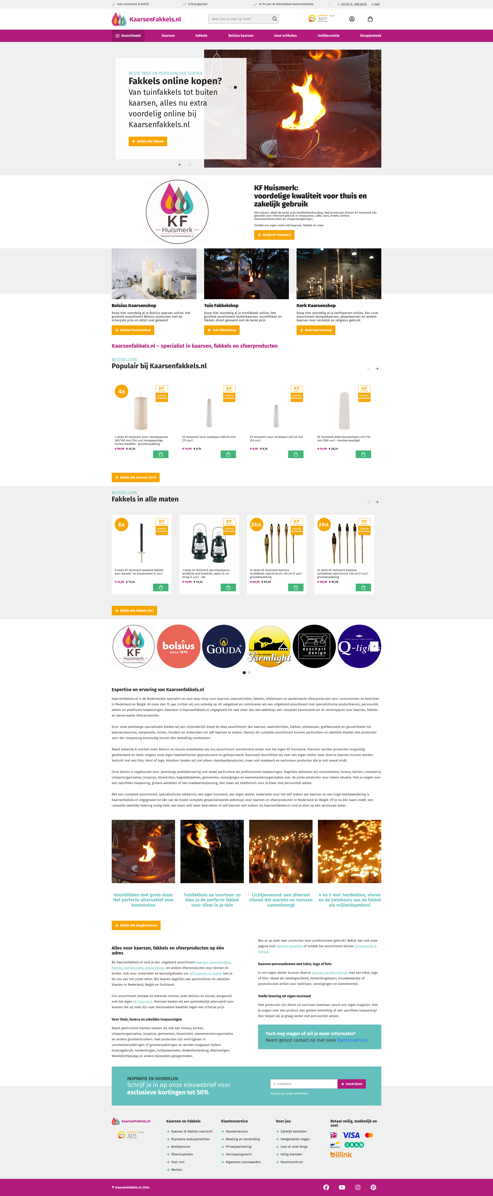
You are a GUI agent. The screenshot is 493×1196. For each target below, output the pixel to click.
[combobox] (243, 19)
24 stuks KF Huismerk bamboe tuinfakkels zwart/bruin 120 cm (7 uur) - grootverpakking (343, 573)
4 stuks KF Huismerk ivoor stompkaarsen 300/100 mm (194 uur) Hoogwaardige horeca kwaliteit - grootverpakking (141, 440)
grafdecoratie (134, 968)
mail (377, 4)
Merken (176, 1170)
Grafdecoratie (329, 35)
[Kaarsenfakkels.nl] (131, 1121)
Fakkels (201, 35)
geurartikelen (155, 968)
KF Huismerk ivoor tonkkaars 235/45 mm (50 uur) (276, 438)
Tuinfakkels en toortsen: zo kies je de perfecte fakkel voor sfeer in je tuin (212, 900)
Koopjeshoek (370, 35)
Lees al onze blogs (294, 1147)
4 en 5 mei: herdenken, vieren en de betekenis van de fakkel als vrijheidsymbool (350, 900)
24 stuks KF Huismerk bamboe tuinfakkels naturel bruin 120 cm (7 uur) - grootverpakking (277, 573)
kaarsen (202, 962)
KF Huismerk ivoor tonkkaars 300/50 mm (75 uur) (209, 438)
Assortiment (131, 35)
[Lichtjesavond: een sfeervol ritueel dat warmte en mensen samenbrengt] (281, 852)
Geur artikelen (285, 35)
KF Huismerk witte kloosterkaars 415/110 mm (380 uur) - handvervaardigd (343, 438)
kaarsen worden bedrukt (330, 973)
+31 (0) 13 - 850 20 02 (354, 4)
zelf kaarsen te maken (205, 973)
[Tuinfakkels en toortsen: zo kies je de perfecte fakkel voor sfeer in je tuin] (212, 852)
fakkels (117, 968)
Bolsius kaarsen (240, 35)
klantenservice (352, 1040)
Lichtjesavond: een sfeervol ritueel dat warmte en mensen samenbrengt (281, 900)
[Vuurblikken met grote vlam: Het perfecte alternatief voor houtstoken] (143, 852)
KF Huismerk (142, 1002)
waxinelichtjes (220, 962)
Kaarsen (168, 35)
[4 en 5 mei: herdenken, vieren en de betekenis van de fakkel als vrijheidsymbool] (349, 852)
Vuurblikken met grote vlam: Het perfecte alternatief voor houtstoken (143, 900)
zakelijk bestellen (290, 946)
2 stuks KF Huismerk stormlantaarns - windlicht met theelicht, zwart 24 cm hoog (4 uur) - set (206, 573)
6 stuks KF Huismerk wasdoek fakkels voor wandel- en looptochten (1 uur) (139, 571)
